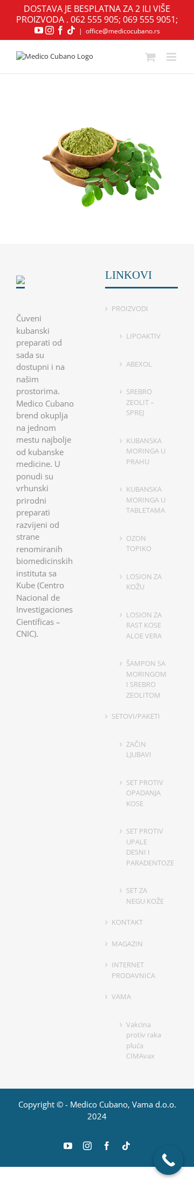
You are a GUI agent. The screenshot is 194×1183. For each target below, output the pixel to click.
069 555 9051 (149, 19)
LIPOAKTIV (143, 336)
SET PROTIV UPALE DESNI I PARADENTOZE (146, 847)
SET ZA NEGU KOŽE (145, 895)
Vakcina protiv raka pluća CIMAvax (143, 1040)
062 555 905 (95, 19)
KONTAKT (127, 922)
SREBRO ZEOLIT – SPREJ (140, 402)
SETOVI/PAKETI (136, 716)
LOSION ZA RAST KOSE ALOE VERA (144, 625)
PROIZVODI (130, 308)
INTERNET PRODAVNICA (133, 970)
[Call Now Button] (168, 1160)
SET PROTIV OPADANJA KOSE (144, 793)
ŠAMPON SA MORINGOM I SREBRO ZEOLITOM (146, 679)
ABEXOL (139, 364)
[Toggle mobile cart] (150, 57)
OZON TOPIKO (138, 543)
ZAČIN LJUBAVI (138, 749)
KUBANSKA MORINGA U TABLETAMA (145, 499)
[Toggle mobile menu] (172, 57)
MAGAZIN (127, 943)
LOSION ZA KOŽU (144, 582)
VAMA (121, 996)
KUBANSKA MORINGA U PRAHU (145, 451)
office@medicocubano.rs (123, 31)
